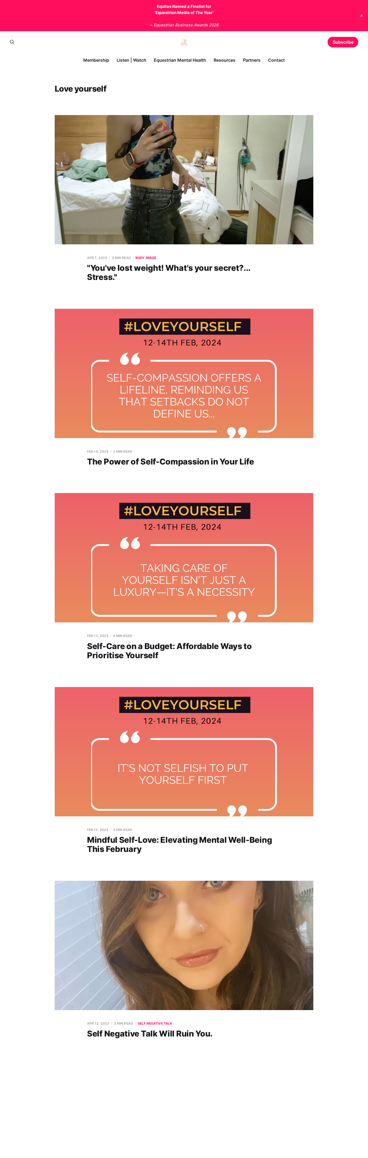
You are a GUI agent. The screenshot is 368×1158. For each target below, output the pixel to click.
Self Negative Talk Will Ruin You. (150, 1033)
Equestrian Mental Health (180, 60)
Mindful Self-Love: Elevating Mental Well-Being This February (179, 844)
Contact (276, 60)
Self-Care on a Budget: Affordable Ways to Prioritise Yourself (169, 650)
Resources (224, 60)
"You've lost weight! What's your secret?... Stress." (168, 272)
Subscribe (343, 42)
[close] (361, 15)
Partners (252, 60)
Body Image (146, 258)
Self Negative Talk (155, 1023)
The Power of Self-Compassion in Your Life (170, 461)
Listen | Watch (131, 60)
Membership (96, 60)
